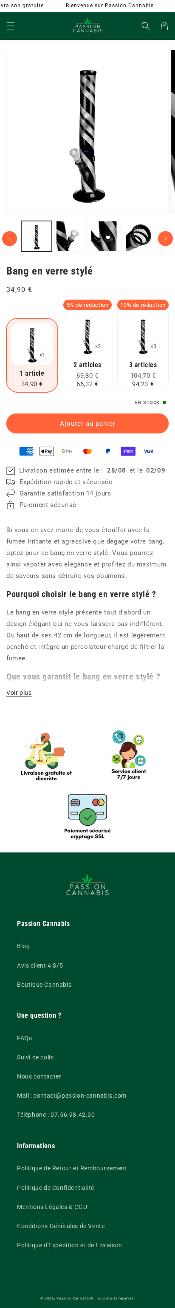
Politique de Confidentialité (55, 1187)
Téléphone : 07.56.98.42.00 (56, 1114)
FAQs (24, 1038)
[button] (10, 26)
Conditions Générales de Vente (60, 1226)
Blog (23, 946)
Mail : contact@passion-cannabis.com (72, 1095)
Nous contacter (39, 1076)
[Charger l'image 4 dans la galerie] (141, 236)
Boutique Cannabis (44, 984)
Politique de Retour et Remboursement (72, 1168)
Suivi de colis (35, 1057)
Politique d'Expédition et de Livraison (69, 1245)
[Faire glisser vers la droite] (165, 238)
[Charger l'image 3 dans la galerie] (106, 236)
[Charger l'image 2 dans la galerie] (71, 236)
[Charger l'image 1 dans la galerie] (36, 236)
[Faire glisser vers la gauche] (9, 238)
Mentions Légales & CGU (52, 1206)
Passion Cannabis (73, 1298)
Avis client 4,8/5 (40, 965)
